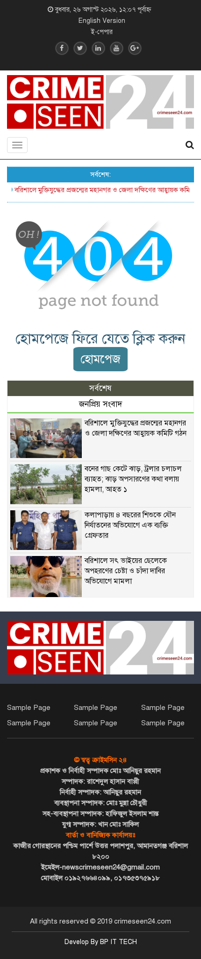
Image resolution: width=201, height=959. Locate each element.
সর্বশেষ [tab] (100, 388)
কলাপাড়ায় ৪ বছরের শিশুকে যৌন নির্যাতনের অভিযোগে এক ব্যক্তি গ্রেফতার (130, 525)
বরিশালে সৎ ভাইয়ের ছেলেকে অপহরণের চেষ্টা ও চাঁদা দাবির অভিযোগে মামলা (126, 571)
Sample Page (28, 707)
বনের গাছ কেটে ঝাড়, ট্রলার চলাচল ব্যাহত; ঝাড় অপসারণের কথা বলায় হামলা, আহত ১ (133, 479)
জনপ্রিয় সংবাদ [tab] (100, 404)
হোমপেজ (100, 359)
